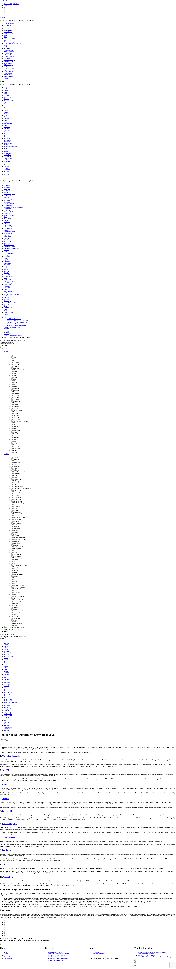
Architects (16, 470)
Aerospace (7, 189)
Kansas (6, 115)
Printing (15, 581)
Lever (5, 784)
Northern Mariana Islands (11, 146)
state (2, 81)
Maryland (6, 122)
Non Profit (7, 271)
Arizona (6, 90)
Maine (5, 120)
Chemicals (7, 202)
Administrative (8, 185)
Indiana (6, 112)
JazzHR (6, 770)
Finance (6, 230)
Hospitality (7, 243)
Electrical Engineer (9, 53)
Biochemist (7, 28)
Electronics (7, 222)
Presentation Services (19, 580)
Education (7, 220)
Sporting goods (17, 605)
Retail (5, 289)
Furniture (6, 238)
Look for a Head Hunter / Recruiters (17, 320)
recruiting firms (96, 903)
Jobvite (5, 798)
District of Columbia (9, 100)
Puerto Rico (7, 155)
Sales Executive (8, 71)
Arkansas (6, 92)
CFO (5, 37)
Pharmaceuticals (8, 276)
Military (6, 269)
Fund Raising (7, 236)
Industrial (16, 536)
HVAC (15, 534)
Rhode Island (7, 156)
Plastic (5, 278)
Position (3, 17)
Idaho (5, 109)
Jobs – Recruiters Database (60, 958)
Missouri (6, 130)
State (3, 638)
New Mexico (7, 140)
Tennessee (7, 161)
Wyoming (6, 174)
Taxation (6, 299)
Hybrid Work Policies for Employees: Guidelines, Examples (155, 957)
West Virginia (8, 171)
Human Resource (9, 245)
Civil (14, 484)
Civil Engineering (9, 42)
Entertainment (8, 227)
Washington (7, 169)
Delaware (6, 99)
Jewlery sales (7, 255)
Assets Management (9, 194)
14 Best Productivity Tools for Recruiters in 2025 (152, 952)
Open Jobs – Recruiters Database (16, 325)
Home (5, 332)
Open (50, 958)
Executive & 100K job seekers (57, 955)
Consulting (7, 210)
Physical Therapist (9, 68)
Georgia (6, 104)
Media (5, 266)
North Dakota (8, 145)
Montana (6, 132)
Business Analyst (9, 33)
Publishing (7, 286)
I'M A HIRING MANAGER (13, 627)
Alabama (6, 87)
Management (7, 261)
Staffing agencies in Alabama (146, 955)
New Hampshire (8, 137)
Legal (5, 258)
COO (5, 45)
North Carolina (8, 143)
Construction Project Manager (12, 43)
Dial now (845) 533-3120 (11, 4)
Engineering (7, 225)
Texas (5, 163)
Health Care (7, 241)
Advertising (7, 187)
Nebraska (6, 133)
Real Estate (7, 288)
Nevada (6, 135)
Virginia (6, 168)
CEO (5, 35)
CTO (5, 46)
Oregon (6, 151)
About (5, 5)
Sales (5, 292)
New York (7, 141)
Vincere (6, 864)
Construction (7, 208)
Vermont (6, 166)
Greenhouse (9, 877)
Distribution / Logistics (19, 503)
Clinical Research (9, 204)
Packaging (7, 274)
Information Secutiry (10, 246)
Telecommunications (10, 302)
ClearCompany (9, 823)
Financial (16, 516)
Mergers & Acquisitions (20, 565)
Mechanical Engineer (10, 61)
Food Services (8, 233)
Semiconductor (8, 296)
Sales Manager (8, 73)
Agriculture (7, 190)
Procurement (7, 279)
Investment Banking (9, 253)
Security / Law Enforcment (11, 294)
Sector (3, 178)
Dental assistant (8, 50)
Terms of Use (7, 957)
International (16, 543)
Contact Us (7, 953)
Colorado (6, 95)
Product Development (10, 281)
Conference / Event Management (13, 207)
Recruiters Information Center (12, 335)
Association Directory (99, 953)
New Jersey (7, 138)
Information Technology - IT (12, 248)
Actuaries (16, 459)
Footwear (6, 235)
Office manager (8, 65)
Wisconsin (7, 173)
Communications (8, 205)
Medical (6, 268)
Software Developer (9, 76)
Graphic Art (7, 240)
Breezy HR (7, 811)
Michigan (6, 125)
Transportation (8, 307)
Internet (6, 251)
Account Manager (9, 23)
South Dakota (8, 160)
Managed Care (17, 554)
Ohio (5, 148)
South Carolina (8, 158)
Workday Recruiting (12, 756)
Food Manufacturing (10, 232)
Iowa (5, 113)
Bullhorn (6, 850)
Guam (5, 105)
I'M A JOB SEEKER (11, 629)
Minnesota (7, 127)
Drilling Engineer (9, 51)
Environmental (8, 228)
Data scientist (7, 48)
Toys (5, 306)
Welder (6, 78)
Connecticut (7, 97)
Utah (5, 165)
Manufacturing (8, 263)
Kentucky (6, 117)
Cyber (5, 217)
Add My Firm (8, 955)
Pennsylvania (7, 153)
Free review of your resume (15, 324)
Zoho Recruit (8, 838)
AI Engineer (7, 25)
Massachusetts (8, 123)
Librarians (7, 58)
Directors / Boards (18, 501)
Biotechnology (8, 199)
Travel (5, 309)
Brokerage (7, 200)
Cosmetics (7, 213)
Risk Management (9, 291)
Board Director (8, 32)
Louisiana (6, 118)
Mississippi (7, 128)
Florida (6, 102)
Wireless (6, 314)
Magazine (6, 328)
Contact (6, 7)
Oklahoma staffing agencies (146, 953)
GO (5, 631)
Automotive (7, 195)
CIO (5, 40)
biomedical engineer (9, 30)
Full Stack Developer (10, 55)
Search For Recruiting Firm (12, 327)
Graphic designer (9, 56)
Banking (6, 197)
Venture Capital (8, 312)
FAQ (94, 955)
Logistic (6, 260)
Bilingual (16, 477)
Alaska (6, 89)
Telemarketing (8, 304)
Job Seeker (7, 256)
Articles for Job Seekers (14, 319)
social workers (8, 74)
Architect (6, 27)
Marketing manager (9, 60)
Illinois (6, 110)
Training (15, 616)
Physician (6, 70)
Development (7, 218)
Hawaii (6, 107)
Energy (6, 223)
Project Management (10, 283)
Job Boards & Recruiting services (17, 322)
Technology (7, 301)
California (6, 94)
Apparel (6, 192)
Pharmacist (7, 66)
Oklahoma (7, 150)
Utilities (6, 311)
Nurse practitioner (9, 63)
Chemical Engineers (9, 38)
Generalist (16, 527)
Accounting (7, 184)
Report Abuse (8, 958)
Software (6, 297)
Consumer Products (9, 212)
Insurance (6, 250)
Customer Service (9, 215)
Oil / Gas (6, 273)
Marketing (7, 264)
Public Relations (8, 284)
